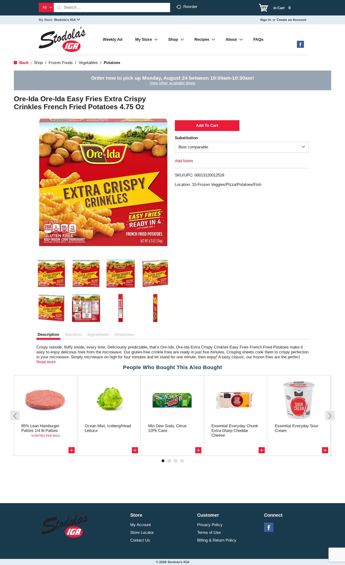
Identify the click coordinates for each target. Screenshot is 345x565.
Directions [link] (124, 334)
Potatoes (112, 62)
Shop (38, 62)
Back (23, 62)
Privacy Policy (209, 525)
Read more (46, 362)
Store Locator (142, 532)
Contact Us (140, 540)
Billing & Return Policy (216, 540)
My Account (140, 525)
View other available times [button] (173, 83)
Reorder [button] (190, 6)
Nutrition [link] (73, 334)
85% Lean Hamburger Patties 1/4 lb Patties (40, 428)
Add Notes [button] (184, 161)
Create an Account (291, 20)
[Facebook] (300, 46)
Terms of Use (209, 532)
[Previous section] (15, 415)
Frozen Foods (61, 62)
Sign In (265, 20)
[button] (67, 20)
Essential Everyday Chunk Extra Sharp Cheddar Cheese (234, 431)
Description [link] (48, 334)
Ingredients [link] (98, 334)
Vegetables (88, 62)
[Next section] (330, 415)
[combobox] (46, 7)
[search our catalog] (59, 7)
